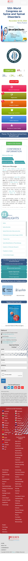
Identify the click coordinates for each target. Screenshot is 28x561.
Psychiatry (17, 517)
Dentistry (17, 466)
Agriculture (18, 441)
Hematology (5, 504)
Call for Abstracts (14, 120)
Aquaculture (18, 450)
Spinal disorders (14, 182)
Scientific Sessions (7, 162)
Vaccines (4, 529)
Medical (17, 476)
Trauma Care (6, 239)
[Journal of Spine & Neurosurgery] (14, 314)
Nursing (17, 488)
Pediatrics (17, 503)
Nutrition (17, 490)
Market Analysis (19, 162)
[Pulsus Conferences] (14, 539)
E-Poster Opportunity (14, 276)
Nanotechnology (19, 481)
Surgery (4, 524)
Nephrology (18, 483)
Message (3, 365)
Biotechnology (18, 455)
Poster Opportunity (14, 274)
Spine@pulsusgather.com (8, 334)
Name (2, 349)
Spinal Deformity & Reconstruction (11, 231)
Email (2, 354)
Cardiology (18, 457)
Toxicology (5, 527)
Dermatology (5, 470)
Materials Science (19, 474)
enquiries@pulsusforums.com (9, 337)
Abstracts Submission (14, 89)
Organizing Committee (14, 113)
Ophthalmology (19, 498)
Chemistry (17, 459)
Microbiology (18, 479)
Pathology (17, 500)
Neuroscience (18, 486)
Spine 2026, (17, 177)
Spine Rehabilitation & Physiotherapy (12, 243)
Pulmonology (18, 519)
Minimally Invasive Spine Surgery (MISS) (13, 235)
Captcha (3, 370)
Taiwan (6, 442)
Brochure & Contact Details (14, 128)
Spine (4, 223)
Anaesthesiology (19, 448)
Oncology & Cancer (20, 496)
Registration (9, 95)
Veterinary (4, 531)
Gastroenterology (6, 486)
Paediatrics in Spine (8, 251)
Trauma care (12, 192)
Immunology (18, 470)
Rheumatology (18, 521)
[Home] (14, 2)
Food (3, 483)
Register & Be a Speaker (14, 143)
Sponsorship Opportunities (14, 268)
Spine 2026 (11, 191)
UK (5, 449)
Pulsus (13, 552)
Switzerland (7, 440)
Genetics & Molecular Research (10, 247)
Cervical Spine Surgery (8, 255)
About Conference (7, 159)
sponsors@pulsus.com (8, 342)
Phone (3, 360)
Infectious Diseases (20, 472)
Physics (17, 514)
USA (5, 447)
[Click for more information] (14, 55)
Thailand (6, 444)
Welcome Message (7, 155)
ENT (3, 476)
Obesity (17, 493)
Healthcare (5, 502)
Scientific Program (10, 103)
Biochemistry (18, 453)
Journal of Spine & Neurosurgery (14, 325)
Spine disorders (7, 227)
